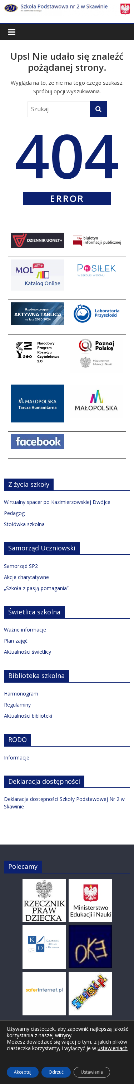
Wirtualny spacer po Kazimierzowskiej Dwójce (57, 502)
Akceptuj (22, 1072)
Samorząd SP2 (21, 566)
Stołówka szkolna (24, 524)
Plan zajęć (16, 640)
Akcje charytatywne (26, 577)
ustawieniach (113, 1048)
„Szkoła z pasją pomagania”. (37, 588)
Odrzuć (56, 1072)
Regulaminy (17, 704)
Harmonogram (21, 693)
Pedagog (14, 513)
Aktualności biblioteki (28, 715)
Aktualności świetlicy (27, 651)
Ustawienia (92, 1072)
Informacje (16, 757)
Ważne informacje (25, 629)
